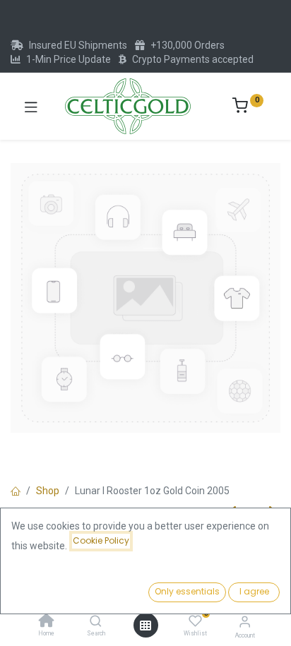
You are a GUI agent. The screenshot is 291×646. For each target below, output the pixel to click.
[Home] (46, 622)
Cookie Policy (101, 540)
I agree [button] (254, 591)
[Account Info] (244, 622)
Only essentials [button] (187, 591)
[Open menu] (145, 625)
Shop (47, 490)
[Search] (95, 622)
